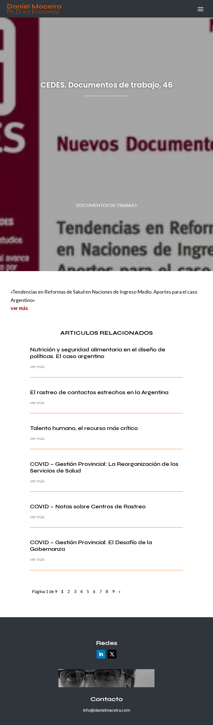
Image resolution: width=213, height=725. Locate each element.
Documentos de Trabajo (106, 205)
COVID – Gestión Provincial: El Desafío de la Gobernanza (91, 545)
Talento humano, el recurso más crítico (84, 428)
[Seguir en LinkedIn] (101, 654)
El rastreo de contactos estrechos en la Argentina (99, 392)
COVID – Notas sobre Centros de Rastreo (88, 506)
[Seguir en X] (112, 654)
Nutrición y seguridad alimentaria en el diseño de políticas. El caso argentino (97, 353)
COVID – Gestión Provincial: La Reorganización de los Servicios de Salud (104, 467)
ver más (19, 308)
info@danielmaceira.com (106, 709)
